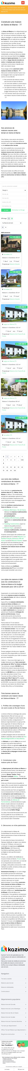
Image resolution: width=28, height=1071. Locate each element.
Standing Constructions (11, 524)
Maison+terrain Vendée (8, 1017)
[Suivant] (3, 463)
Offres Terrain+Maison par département (13, 1030)
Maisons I (20, 536)
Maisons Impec (9, 528)
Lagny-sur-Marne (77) (10, 324)
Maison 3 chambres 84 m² (11, 401)
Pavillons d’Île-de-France (11, 518)
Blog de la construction (8, 1034)
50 (18, 467)
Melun (16, 776)
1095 (22, 460)
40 (14, 467)
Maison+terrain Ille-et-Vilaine (9, 1013)
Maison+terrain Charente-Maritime (11, 1021)
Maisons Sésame (15, 264)
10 (3, 467)
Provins (19, 859)
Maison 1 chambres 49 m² (11, 292)
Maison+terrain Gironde (8, 1004)
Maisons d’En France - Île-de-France (15, 510)
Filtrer (6, 210)
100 (15, 470)
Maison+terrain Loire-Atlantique (10, 1008)
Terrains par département (8, 1026)
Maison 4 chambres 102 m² (11, 327)
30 (11, 467)
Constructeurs (5, 991)
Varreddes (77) (8, 254)
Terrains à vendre (6, 979)
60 (22, 467)
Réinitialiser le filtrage (18, 210)
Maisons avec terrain (7, 983)
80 (7, 470)
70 (3, 470)
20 (7, 467)
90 (11, 470)
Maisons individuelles (7, 987)
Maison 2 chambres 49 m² (11, 258)
